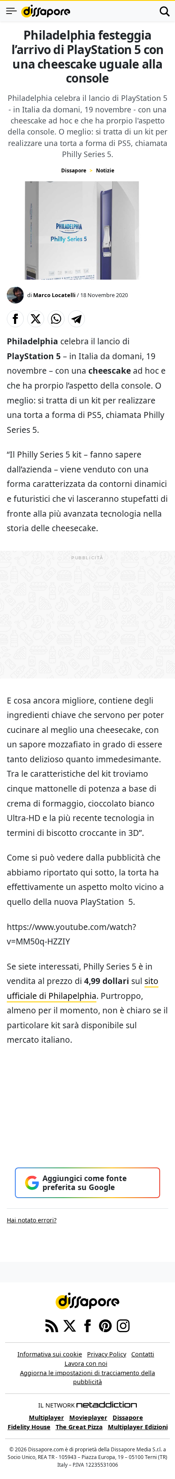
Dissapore (73, 170)
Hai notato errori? (31, 1220)
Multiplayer (46, 1417)
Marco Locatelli (54, 295)
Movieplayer (88, 1417)
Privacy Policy (106, 1354)
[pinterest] (105, 1325)
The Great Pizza (79, 1427)
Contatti (142, 1354)
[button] (15, 318)
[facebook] (87, 1325)
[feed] (51, 1325)
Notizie (105, 170)
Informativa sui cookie (49, 1354)
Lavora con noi (86, 1363)
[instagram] (123, 1325)
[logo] (45, 11)
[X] (69, 1325)
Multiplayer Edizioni (138, 1427)
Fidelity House (29, 1427)
